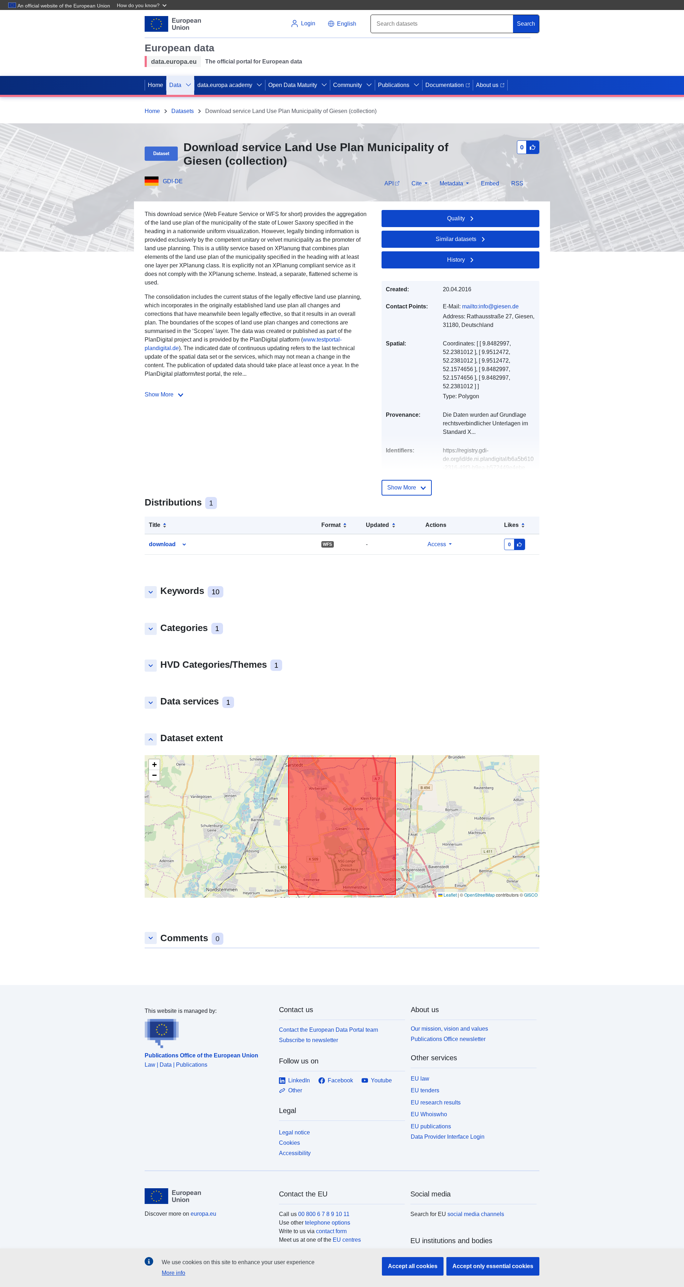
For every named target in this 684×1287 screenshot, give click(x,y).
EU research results (436, 1102)
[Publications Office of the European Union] (207, 1031)
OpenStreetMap (479, 895)
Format (331, 525)
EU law (420, 1079)
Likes (511, 525)
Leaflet (449, 895)
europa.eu (203, 1214)
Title (154, 525)
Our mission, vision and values (449, 1029)
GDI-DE (173, 181)
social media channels (475, 1214)
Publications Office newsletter (448, 1039)
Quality (456, 218)
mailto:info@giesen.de (490, 306)
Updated (377, 525)
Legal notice (294, 1132)
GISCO (531, 895)
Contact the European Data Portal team (328, 1030)
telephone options (327, 1223)
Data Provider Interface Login (447, 1137)
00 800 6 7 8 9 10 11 (323, 1214)
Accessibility (295, 1153)
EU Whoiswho (429, 1114)
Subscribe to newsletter (308, 1040)
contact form (331, 1231)
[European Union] (208, 1196)
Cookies (289, 1143)
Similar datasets (456, 239)
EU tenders (425, 1090)
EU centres (347, 1240)
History (456, 260)
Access (437, 544)
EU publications (431, 1126)
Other (295, 1090)
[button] (142, 5)
